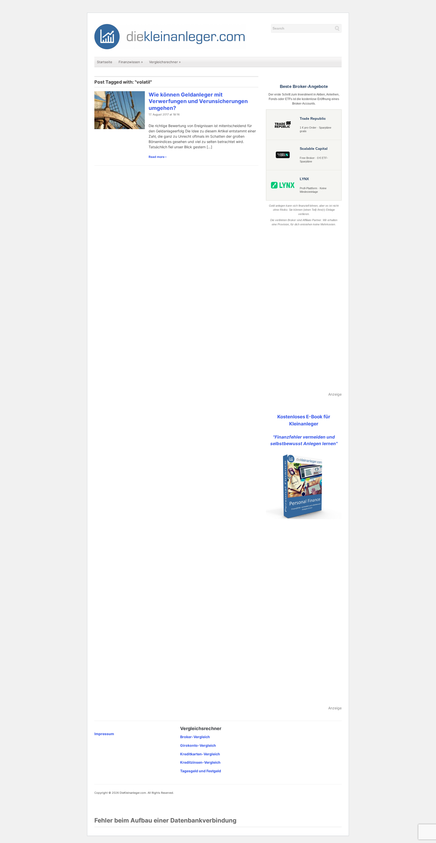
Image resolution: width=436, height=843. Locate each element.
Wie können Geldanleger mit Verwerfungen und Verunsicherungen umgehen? (198, 101)
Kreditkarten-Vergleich (200, 754)
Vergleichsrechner (165, 62)
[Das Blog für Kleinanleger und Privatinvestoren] (170, 36)
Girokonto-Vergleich (198, 745)
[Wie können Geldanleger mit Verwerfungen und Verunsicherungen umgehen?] (119, 110)
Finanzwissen (131, 62)
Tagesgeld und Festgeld (200, 771)
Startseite (104, 62)
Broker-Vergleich (195, 737)
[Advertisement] (304, 309)
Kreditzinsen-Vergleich (200, 762)
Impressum (104, 734)
